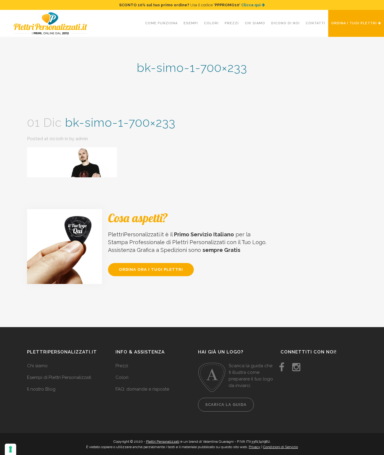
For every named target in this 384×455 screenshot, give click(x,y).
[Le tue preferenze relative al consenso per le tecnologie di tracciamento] (10, 449)
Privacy (254, 447)
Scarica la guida (226, 404)
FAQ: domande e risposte (142, 389)
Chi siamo (37, 365)
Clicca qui (251, 5)
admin (82, 138)
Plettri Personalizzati (162, 441)
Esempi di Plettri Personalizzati (59, 377)
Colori (122, 377)
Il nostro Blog (41, 389)
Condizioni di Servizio (280, 447)
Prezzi (122, 365)
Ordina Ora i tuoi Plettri (151, 269)
